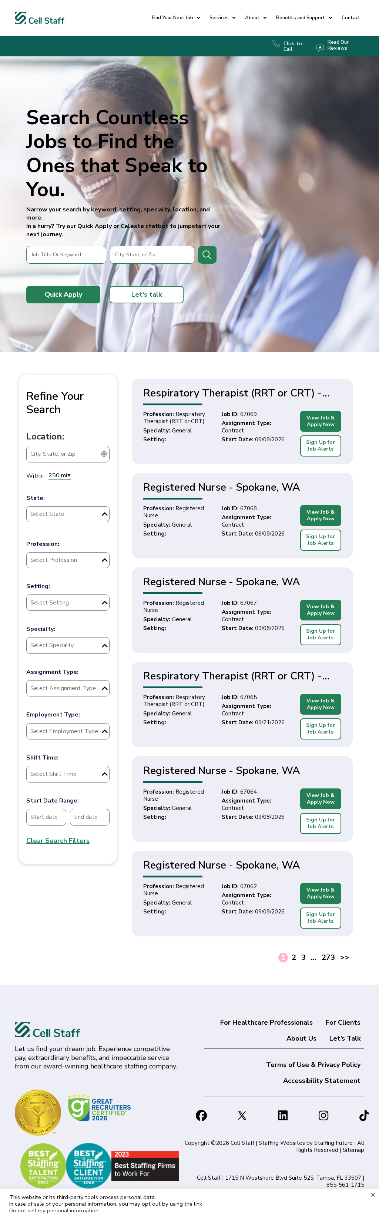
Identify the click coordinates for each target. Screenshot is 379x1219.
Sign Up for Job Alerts (320, 445)
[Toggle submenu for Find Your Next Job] (198, 18)
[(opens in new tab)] (100, 1107)
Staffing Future (333, 1143)
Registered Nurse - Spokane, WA (221, 487)
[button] (63, 294)
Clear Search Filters (58, 840)
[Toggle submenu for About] (265, 18)
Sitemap (353, 1150)
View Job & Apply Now (320, 421)
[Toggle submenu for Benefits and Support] (330, 18)
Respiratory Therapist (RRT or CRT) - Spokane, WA (232, 393)
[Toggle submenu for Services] (233, 18)
